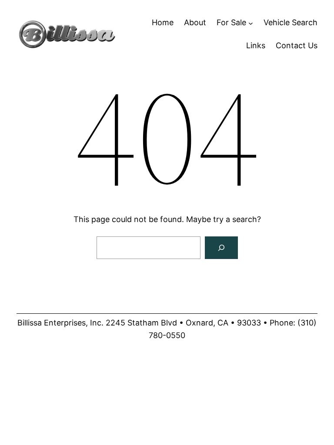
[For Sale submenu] (250, 22)
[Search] (221, 247)
